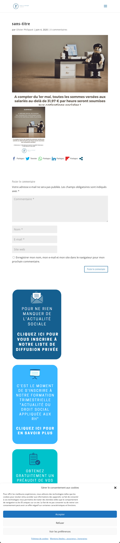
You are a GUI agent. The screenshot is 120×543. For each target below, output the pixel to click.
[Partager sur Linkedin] (58, 159)
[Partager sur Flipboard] (71, 159)
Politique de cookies (39, 538)
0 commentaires (58, 29)
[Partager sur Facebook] (18, 159)
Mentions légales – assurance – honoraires (68, 538)
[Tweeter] (31, 159)
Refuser (60, 522)
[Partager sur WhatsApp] (44, 159)
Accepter (60, 514)
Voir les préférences (60, 531)
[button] (115, 487)
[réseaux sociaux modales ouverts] (81, 159)
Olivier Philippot (24, 29)
